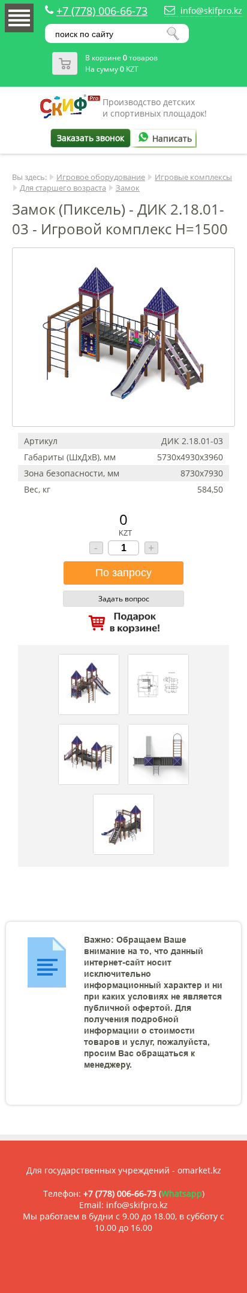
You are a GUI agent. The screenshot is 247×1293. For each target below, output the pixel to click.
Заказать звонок (90, 137)
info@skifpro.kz (211, 10)
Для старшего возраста (63, 187)
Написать (172, 138)
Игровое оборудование (100, 177)
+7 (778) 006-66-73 (101, 11)
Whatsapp (181, 1193)
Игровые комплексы (193, 177)
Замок (128, 187)
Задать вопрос (123, 599)
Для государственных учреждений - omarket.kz (123, 1170)
